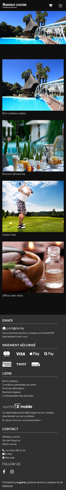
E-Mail (8, 454)
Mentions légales (11, 392)
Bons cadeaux (10, 381)
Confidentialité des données (17, 395)
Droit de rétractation (13, 388)
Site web (10, 457)
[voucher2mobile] (17, 406)
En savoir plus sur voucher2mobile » (22, 420)
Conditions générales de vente (19, 384)
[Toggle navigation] (60, 5)
